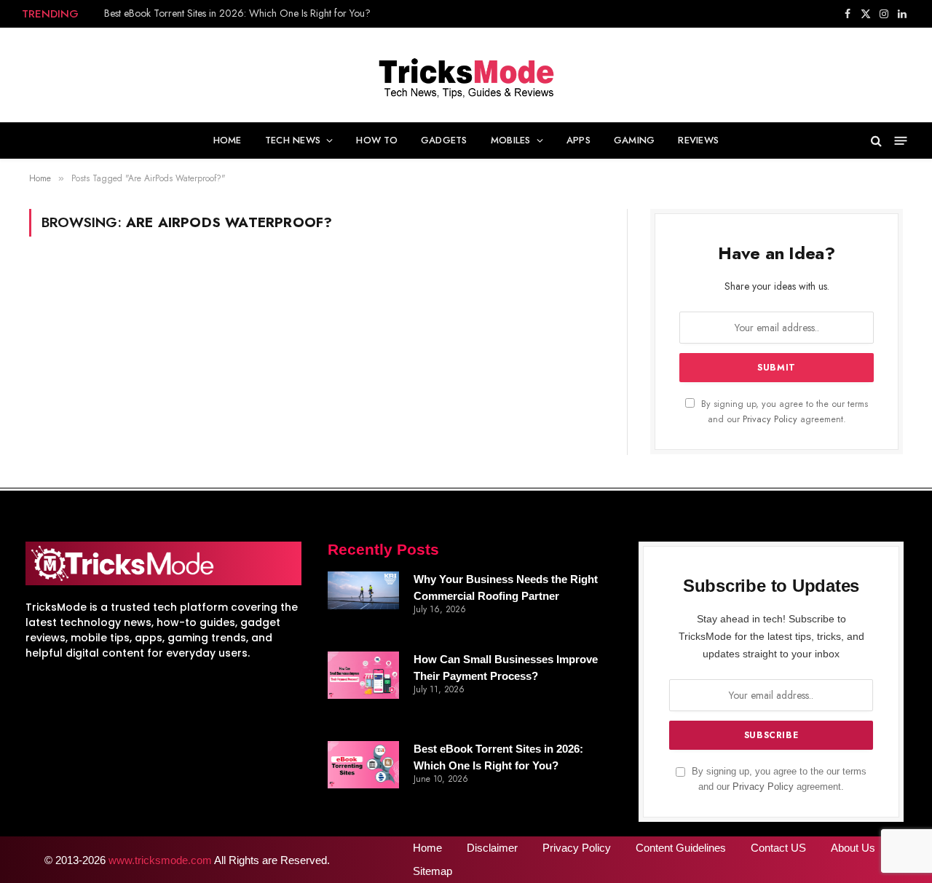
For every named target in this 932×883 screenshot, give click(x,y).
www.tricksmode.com (160, 860)
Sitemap (432, 871)
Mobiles (511, 140)
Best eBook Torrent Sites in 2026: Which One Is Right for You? (237, 13)
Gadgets (444, 140)
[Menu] (901, 140)
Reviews (698, 140)
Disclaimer (492, 848)
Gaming (634, 140)
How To (377, 140)
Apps (578, 140)
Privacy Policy (770, 419)
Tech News (292, 140)
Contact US (778, 848)
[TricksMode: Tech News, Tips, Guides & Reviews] (466, 75)
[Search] (876, 140)
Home (227, 140)
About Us (853, 848)
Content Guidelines (681, 848)
